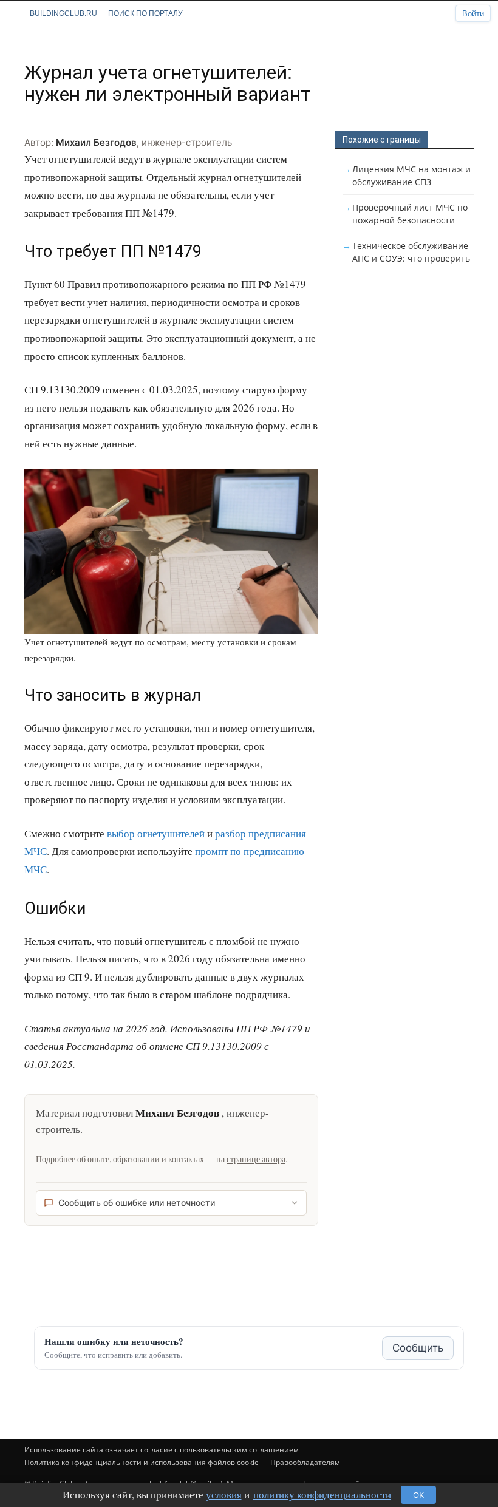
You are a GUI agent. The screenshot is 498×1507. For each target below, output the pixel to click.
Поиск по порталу (145, 13)
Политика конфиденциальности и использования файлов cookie (141, 1462)
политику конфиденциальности (322, 1495)
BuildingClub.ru (63, 13)
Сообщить (417, 1348)
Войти (473, 13)
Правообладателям (305, 1462)
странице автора (256, 1159)
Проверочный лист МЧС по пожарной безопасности (410, 214)
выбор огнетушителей (156, 833)
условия (224, 1495)
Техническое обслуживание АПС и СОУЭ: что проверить (411, 252)
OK (418, 1494)
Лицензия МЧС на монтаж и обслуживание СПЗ (411, 175)
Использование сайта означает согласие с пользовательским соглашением (161, 1449)
